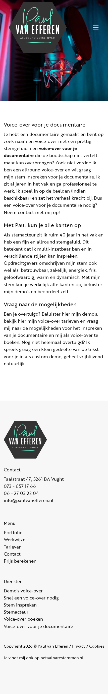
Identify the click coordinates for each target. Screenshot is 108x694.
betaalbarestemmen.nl (61, 658)
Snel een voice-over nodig (31, 597)
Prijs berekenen (20, 561)
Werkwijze (14, 539)
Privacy (78, 646)
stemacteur (24, 234)
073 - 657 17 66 (20, 486)
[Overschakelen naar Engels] (84, 30)
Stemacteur (16, 612)
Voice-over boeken (23, 619)
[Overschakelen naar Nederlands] (84, 24)
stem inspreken (31, 176)
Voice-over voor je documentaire (38, 626)
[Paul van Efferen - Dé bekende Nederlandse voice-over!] (42, 27)
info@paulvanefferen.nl (28, 500)
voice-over (46, 141)
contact (26, 212)
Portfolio (13, 532)
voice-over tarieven (58, 321)
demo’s (22, 291)
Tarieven (13, 547)
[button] (95, 27)
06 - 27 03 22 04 (21, 493)
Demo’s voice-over (23, 590)
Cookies (96, 646)
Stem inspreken (20, 604)
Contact (12, 554)
